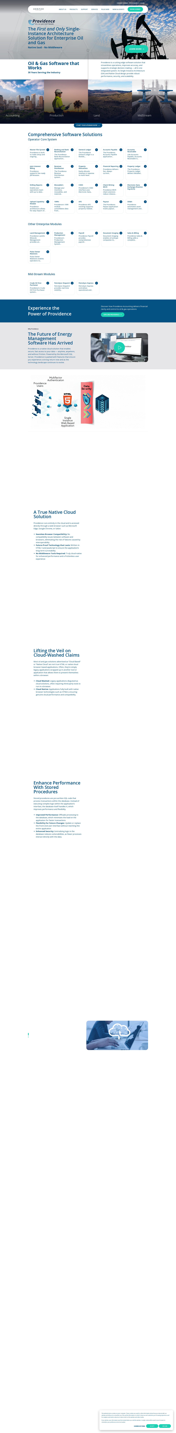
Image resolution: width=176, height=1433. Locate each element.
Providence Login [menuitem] (136, 3)
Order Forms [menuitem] (122, 3)
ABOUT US (62, 9)
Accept (152, 1426)
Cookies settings (139, 1426)
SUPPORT (84, 9)
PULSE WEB (105, 9)
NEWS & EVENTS (118, 9)
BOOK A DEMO (135, 9)
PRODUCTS (74, 9)
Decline (164, 1426)
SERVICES (94, 9)
